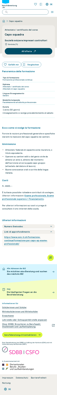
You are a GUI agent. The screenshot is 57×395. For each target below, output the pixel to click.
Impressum (7, 377)
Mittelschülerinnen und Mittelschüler (20, 311)
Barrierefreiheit (38, 377)
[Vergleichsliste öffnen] (41, 4)
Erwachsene (8, 315)
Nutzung (6, 383)
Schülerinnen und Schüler (14, 307)
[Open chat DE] (50, 258)
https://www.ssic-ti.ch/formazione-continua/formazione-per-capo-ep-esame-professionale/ (25, 240)
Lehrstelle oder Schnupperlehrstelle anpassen (24, 320)
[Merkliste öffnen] (35, 4)
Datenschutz (22, 377)
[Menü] (52, 12)
